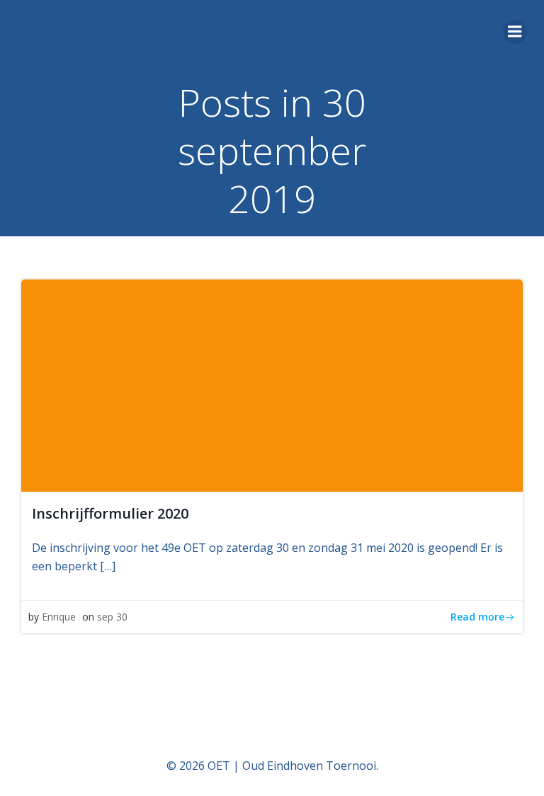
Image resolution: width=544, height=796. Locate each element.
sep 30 (112, 616)
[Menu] (515, 32)
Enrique (59, 616)
